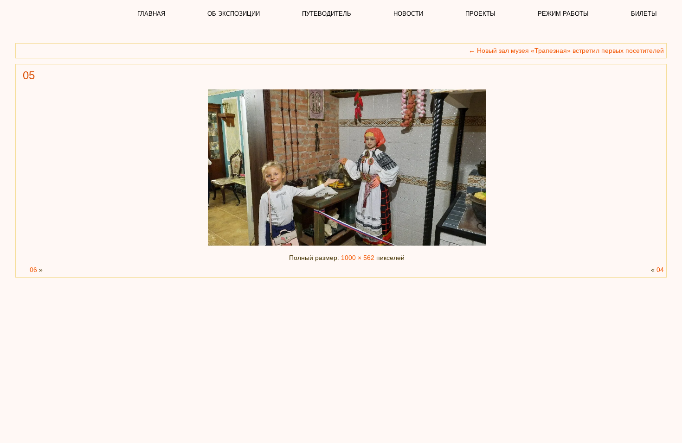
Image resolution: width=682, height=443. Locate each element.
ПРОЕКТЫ (480, 13)
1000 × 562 (357, 257)
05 (29, 75)
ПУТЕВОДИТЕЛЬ (326, 13)
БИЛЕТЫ (644, 13)
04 (660, 269)
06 (33, 269)
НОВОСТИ (408, 13)
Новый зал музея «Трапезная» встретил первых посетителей (566, 50)
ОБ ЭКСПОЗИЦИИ (233, 13)
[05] (347, 245)
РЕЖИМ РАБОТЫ (563, 13)
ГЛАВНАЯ (151, 13)
